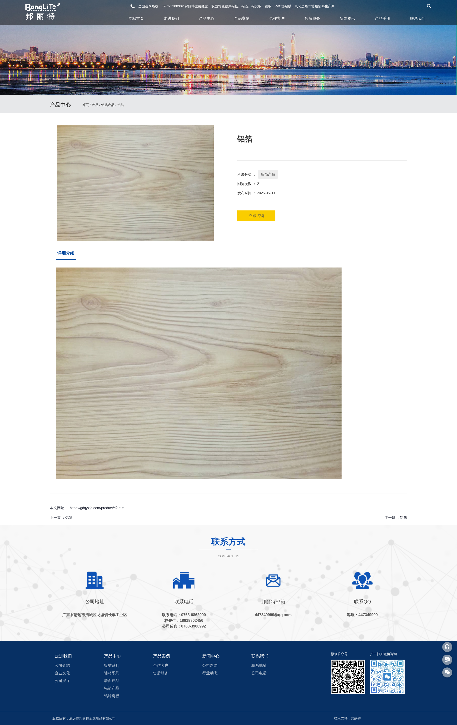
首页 (86, 105)
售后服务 (312, 18)
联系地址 (259, 665)
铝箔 (68, 518)
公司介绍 (62, 665)
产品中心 (206, 18)
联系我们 (417, 18)
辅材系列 (111, 673)
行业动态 (210, 673)
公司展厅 (62, 681)
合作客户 (277, 18)
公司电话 (259, 673)
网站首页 (136, 18)
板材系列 (111, 665)
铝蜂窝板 (111, 696)
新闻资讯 (347, 18)
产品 (95, 105)
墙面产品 (111, 681)
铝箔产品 (107, 105)
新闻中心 (210, 656)
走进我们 (171, 18)
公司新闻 (210, 665)
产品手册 (382, 18)
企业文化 (62, 673)
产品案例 (241, 18)
